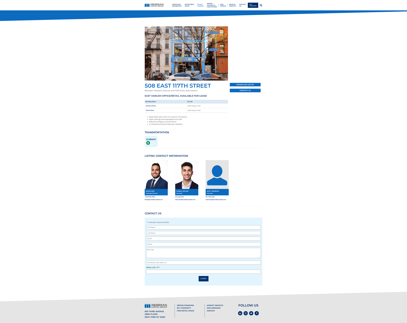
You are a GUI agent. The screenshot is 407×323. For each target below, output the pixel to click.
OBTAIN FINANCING (185, 305)
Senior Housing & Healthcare (212, 5)
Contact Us (245, 90)
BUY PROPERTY (184, 308)
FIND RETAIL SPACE (185, 311)
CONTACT (211, 311)
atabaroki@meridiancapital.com (216, 199)
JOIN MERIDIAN (213, 308)
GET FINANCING (252, 5)
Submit (203, 279)
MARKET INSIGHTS (215, 305)
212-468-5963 (210, 197)
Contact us (242, 5)
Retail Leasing (200, 5)
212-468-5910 (179, 197)
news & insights (232, 5)
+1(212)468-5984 (150, 197)
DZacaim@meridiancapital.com (185, 199)
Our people (223, 5)
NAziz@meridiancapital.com (154, 199)
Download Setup (245, 85)
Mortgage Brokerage (177, 5)
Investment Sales (189, 5)
